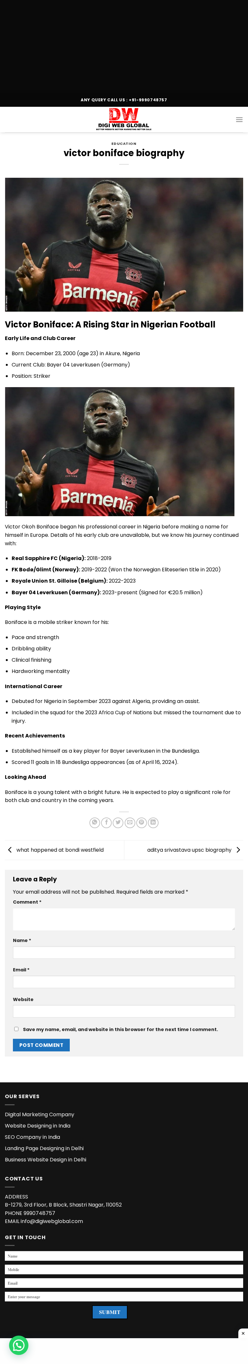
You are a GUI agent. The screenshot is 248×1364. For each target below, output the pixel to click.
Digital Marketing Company (39, 1114)
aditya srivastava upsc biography (190, 849)
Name (22, 940)
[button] (18, 1345)
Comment (27, 902)
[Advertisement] (124, 45)
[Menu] (239, 119)
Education (123, 143)
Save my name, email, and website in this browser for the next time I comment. (120, 1029)
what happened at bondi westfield (59, 849)
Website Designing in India (37, 1125)
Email (21, 970)
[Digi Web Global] (124, 119)
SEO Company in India (32, 1137)
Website (23, 999)
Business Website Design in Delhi (45, 1159)
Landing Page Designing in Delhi (44, 1148)
